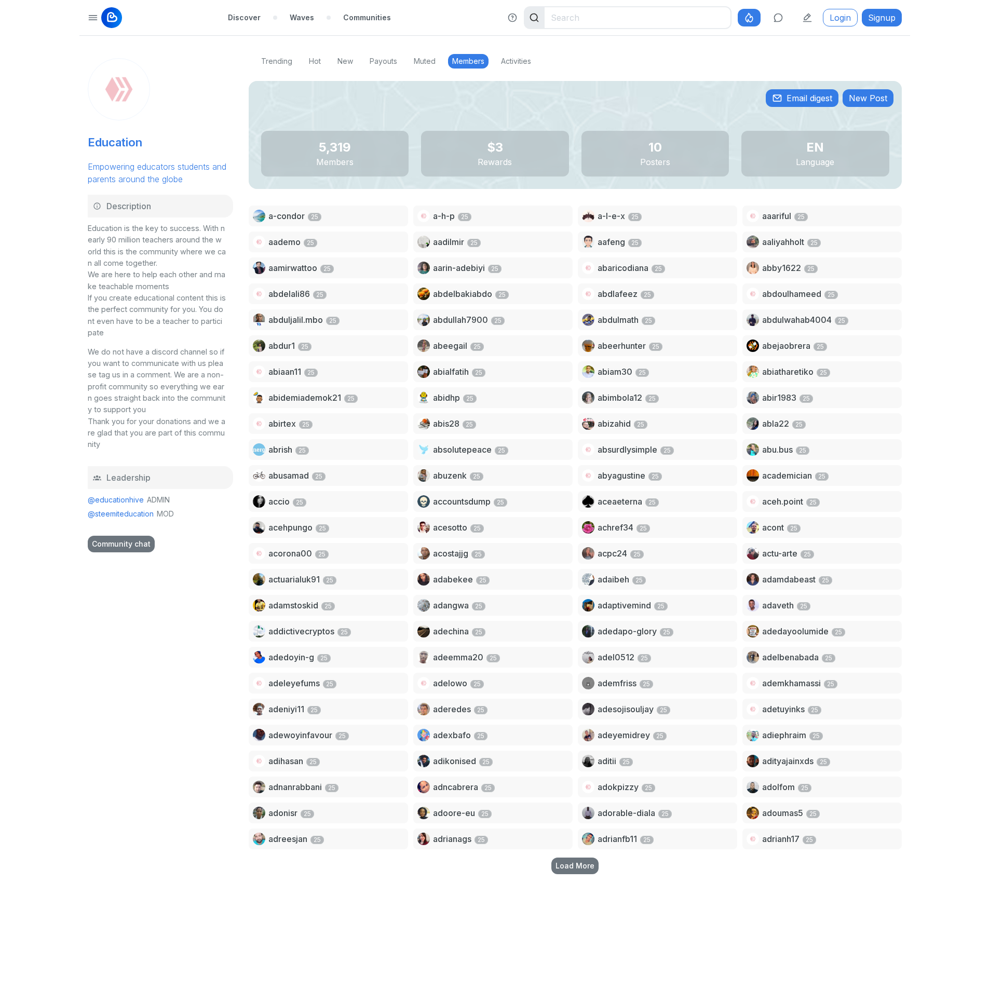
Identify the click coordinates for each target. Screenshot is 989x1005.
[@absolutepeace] (423, 449)
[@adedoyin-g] (259, 657)
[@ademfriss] (588, 683)
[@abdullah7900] (423, 320)
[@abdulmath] (588, 320)
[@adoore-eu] (423, 813)
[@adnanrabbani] (259, 787)
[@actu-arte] (753, 553)
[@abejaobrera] (753, 345)
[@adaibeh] (588, 579)
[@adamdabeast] (753, 579)
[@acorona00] (259, 553)
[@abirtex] (259, 423)
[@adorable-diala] (588, 813)
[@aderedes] (423, 709)
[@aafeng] (588, 242)
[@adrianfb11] (588, 839)
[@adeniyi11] (259, 709)
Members (468, 61)
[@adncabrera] (423, 787)
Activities (516, 61)
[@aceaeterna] (588, 501)
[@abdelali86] (259, 294)
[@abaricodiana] (588, 268)
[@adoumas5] (753, 813)
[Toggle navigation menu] (93, 17)
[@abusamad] (259, 475)
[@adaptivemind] (588, 605)
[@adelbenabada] (753, 657)
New (345, 61)
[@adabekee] (423, 579)
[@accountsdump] (423, 501)
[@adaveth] (753, 605)
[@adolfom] (753, 787)
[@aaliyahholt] (753, 242)
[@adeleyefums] (259, 683)
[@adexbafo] (423, 735)
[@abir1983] (753, 397)
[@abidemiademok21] (259, 397)
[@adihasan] (259, 761)
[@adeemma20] (423, 657)
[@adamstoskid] (259, 605)
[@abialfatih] (423, 371)
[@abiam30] (588, 371)
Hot (315, 61)
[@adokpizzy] (588, 787)
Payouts (383, 61)
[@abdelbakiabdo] (423, 294)
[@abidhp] (423, 397)
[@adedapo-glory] (588, 631)
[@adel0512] (588, 657)
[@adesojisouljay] (588, 709)
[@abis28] (423, 423)
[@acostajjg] (423, 553)
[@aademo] (259, 242)
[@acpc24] (588, 553)
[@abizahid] (588, 423)
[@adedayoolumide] (753, 631)
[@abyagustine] (588, 475)
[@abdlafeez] (588, 294)
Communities (367, 17)
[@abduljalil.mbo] (259, 320)
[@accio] (259, 501)
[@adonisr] (259, 813)
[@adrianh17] (753, 839)
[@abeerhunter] (588, 345)
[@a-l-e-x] (588, 216)
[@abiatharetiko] (753, 371)
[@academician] (753, 475)
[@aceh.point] (753, 501)
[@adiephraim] (753, 735)
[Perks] (749, 17)
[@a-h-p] (423, 216)
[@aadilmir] (423, 242)
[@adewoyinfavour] (259, 735)
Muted (425, 61)
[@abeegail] (423, 345)
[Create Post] (807, 17)
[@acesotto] (423, 527)
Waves (302, 17)
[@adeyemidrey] (588, 735)
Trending (276, 61)
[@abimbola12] (588, 397)
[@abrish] (259, 449)
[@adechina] (423, 631)
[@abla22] (753, 423)
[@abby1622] (753, 268)
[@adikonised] (423, 761)
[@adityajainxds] (753, 761)
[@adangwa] (423, 605)
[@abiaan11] (259, 371)
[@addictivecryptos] (259, 631)
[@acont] (753, 527)
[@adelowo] (423, 683)
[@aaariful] (753, 216)
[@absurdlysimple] (588, 449)
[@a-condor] (259, 216)
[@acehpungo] (259, 527)
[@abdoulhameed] (753, 294)
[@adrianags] (423, 839)
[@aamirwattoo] (259, 268)
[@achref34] (588, 527)
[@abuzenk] (423, 475)
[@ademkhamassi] (753, 683)
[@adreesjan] (259, 839)
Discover (244, 17)
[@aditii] (588, 761)
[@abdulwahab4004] (753, 320)
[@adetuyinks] (753, 709)
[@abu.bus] (753, 449)
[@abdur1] (259, 345)
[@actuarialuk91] (259, 579)
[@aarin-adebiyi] (423, 268)
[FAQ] (512, 17)
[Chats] (778, 17)
